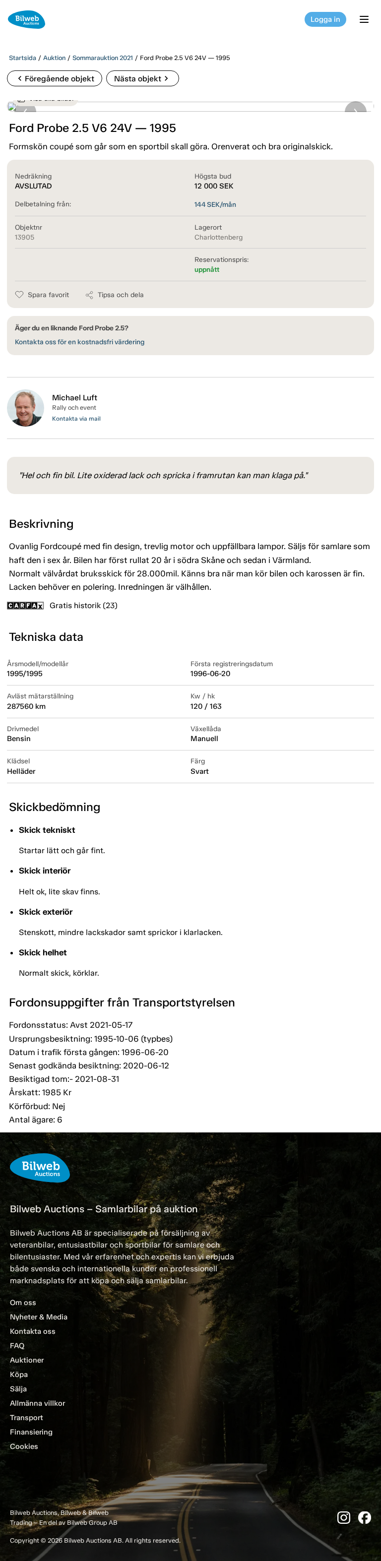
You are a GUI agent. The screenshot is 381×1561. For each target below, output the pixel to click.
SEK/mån (215, 204)
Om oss (23, 1302)
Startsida (22, 58)
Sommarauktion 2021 (102, 58)
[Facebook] (364, 1517)
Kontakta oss (33, 1331)
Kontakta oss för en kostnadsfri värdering (79, 342)
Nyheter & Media (38, 1316)
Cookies (24, 1446)
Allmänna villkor (37, 1403)
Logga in (325, 19)
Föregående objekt (54, 78)
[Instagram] (343, 1517)
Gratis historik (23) (84, 605)
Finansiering (31, 1432)
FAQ (17, 1345)
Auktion (54, 58)
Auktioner (27, 1360)
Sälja (18, 1388)
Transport (26, 1417)
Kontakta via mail (76, 418)
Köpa (19, 1374)
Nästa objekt (142, 78)
